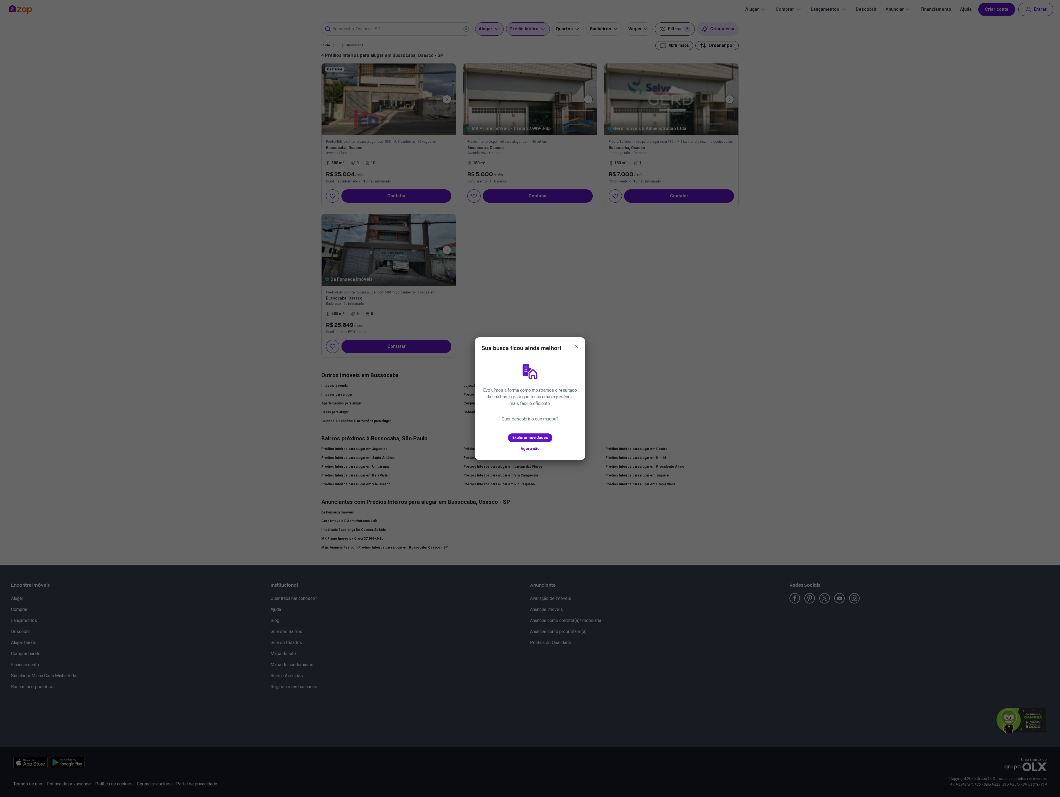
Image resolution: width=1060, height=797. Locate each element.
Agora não (530, 448)
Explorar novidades (530, 437)
